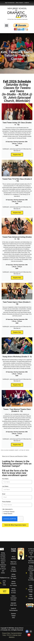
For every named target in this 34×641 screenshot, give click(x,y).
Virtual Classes (8, 513)
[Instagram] (30, 631)
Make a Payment (19, 2)
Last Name (5, 486)
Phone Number (6, 501)
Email (3, 494)
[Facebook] (27, 631)
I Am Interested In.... (7, 509)
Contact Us (26, 2)
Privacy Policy (6, 633)
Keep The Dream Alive (9, 2)
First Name (5, 479)
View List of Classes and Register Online (14, 456)
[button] (6, 25)
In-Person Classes (9, 511)
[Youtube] (29, 634)
